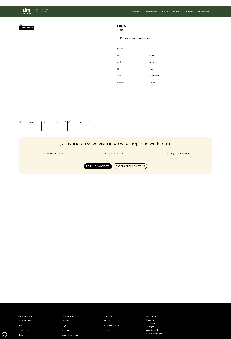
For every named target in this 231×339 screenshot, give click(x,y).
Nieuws (107, 321)
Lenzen (22, 325)
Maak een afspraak (111, 325)
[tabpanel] (66, 71)
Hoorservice (66, 330)
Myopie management (70, 335)
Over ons (107, 330)
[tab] (30, 126)
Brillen (21, 335)
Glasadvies (66, 321)
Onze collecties (25, 321)
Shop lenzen (24, 330)
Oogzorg (65, 325)
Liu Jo (121, 26)
